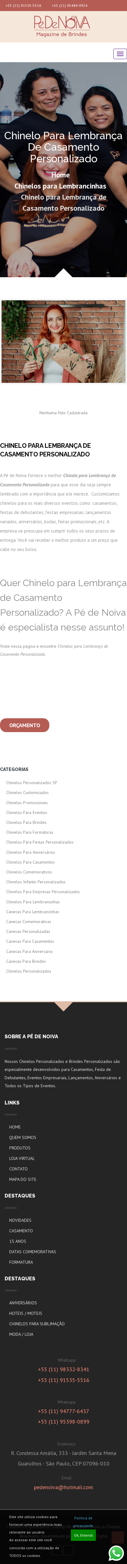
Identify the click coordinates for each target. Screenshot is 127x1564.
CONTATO (18, 1169)
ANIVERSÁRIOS (23, 1303)
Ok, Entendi (83, 1535)
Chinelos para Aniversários (30, 852)
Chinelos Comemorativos (29, 872)
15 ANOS (17, 1241)
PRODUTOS (20, 1148)
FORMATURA (21, 1262)
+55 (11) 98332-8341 (63, 1369)
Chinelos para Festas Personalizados (40, 842)
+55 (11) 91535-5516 (23, 5)
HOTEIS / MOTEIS (25, 1313)
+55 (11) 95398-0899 (63, 1421)
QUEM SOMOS (22, 1137)
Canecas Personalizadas (28, 931)
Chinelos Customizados (27, 792)
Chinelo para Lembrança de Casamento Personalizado (63, 202)
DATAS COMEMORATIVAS (32, 1251)
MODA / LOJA (21, 1334)
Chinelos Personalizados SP (31, 782)
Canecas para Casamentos (30, 941)
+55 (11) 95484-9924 (69, 5)
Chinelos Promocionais (27, 802)
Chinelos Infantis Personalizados (36, 882)
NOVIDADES (20, 1220)
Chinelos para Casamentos (30, 862)
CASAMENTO (21, 1231)
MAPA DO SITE (22, 1179)
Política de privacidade (83, 1522)
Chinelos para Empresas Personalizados (43, 891)
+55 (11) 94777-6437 (63, 1411)
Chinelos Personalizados (28, 971)
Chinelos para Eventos (26, 812)
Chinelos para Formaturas (29, 832)
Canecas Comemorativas (28, 921)
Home (60, 175)
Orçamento (24, 725)
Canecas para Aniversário (29, 951)
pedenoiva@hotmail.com (63, 1487)
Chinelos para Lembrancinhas (60, 186)
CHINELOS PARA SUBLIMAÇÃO (37, 1324)
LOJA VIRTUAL (22, 1158)
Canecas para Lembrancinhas (32, 911)
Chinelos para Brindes (26, 822)
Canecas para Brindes (26, 961)
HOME (15, 1127)
